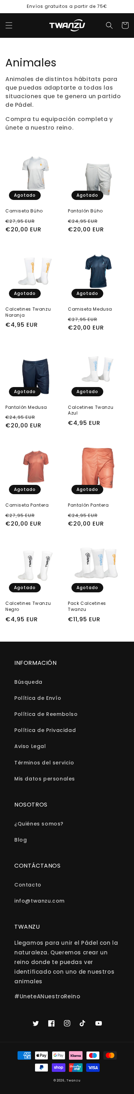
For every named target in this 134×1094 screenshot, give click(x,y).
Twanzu (73, 1080)
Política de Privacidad (45, 730)
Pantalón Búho (85, 211)
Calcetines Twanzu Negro (28, 606)
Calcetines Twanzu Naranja (28, 312)
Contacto (27, 884)
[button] (9, 25)
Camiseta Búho (24, 211)
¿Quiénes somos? (39, 823)
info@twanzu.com (39, 900)
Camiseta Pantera (27, 505)
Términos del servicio (44, 762)
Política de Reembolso (46, 714)
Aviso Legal (30, 746)
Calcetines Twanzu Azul (90, 410)
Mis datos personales (44, 778)
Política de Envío (37, 698)
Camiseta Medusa (90, 309)
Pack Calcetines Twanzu (87, 606)
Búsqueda (28, 682)
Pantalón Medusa (26, 407)
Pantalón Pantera (88, 505)
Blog (20, 839)
